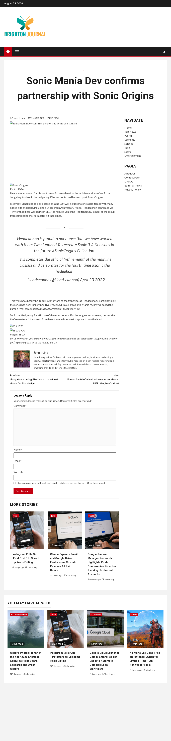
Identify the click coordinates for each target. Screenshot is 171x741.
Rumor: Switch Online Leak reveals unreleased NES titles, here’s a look (93, 379)
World (128, 135)
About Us (129, 173)
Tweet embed (45, 244)
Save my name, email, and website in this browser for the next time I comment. (62, 483)
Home (128, 127)
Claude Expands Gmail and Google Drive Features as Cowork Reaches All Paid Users (63, 562)
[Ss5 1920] (16, 325)
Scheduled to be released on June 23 (42, 203)
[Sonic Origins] (19, 184)
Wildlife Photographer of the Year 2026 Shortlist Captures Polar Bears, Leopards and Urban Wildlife (25, 660)
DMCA (128, 181)
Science (128, 143)
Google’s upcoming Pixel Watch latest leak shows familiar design (34, 379)
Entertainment (132, 155)
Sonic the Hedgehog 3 (77, 211)
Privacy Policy (132, 189)
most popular (62, 315)
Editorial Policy (133, 185)
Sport (127, 151)
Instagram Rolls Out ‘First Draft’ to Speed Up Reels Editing (26, 558)
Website (18, 471)
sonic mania (58, 193)
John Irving (19, 117)
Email (18, 460)
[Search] (164, 52)
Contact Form (132, 177)
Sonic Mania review (86, 304)
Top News (130, 131)
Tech (85, 70)
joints (96, 211)
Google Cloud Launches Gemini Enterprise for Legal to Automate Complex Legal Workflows (105, 660)
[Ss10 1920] (17, 330)
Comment (20, 405)
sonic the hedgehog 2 (39, 197)
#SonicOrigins (64, 250)
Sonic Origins (95, 197)
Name (18, 449)
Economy (129, 139)
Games (133, 614)
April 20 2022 (92, 279)
